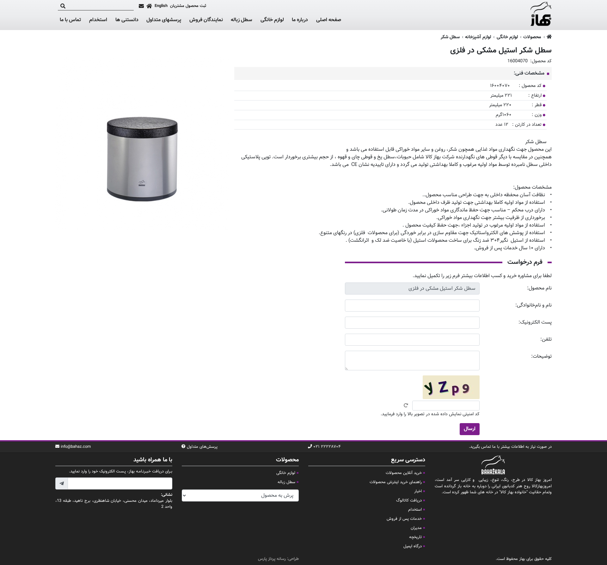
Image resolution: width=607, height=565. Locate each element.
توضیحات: (541, 357)
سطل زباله (241, 20)
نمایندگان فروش (206, 20)
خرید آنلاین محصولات (404, 473)
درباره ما (300, 20)
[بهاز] (541, 15)
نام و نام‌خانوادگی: (533, 305)
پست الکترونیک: (535, 322)
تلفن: (546, 339)
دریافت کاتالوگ (409, 500)
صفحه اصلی (328, 20)
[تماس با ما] (141, 6)
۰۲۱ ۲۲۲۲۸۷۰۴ (327, 447)
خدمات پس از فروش (404, 519)
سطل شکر (450, 37)
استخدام (98, 20)
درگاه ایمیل (412, 546)
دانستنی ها (126, 20)
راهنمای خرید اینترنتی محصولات (396, 482)
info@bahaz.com (76, 447)
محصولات (532, 37)
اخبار (418, 491)
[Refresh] (406, 405)
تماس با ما (70, 20)
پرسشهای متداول (163, 20)
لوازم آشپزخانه (478, 37)
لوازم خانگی (272, 20)
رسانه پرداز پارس (272, 559)
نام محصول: (539, 288)
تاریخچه (415, 537)
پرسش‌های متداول (202, 447)
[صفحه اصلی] (149, 6)
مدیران (416, 528)
